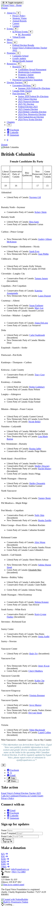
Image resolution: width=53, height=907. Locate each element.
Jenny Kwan (43, 666)
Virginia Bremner (37, 695)
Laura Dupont (44, 296)
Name (4, 830)
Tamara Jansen (41, 278)
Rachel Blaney (44, 468)
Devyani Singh (35, 713)
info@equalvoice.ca (20, 869)
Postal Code (6, 836)
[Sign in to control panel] (12, 884)
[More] (18, 13)
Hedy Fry (33, 653)
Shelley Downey (42, 466)
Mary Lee (39, 308)
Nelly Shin (39, 515)
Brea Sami (34, 222)
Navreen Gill (35, 197)
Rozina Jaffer (35, 448)
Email (8, 833)
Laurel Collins (44, 732)
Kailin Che (39, 680)
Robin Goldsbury (37, 387)
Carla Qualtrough (37, 335)
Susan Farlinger (36, 305)
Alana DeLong (41, 323)
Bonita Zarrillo (44, 520)
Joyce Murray (35, 705)
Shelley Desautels (37, 483)
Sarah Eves (34, 251)
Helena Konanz (42, 602)
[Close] (3, 765)
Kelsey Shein (40, 212)
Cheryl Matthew (35, 671)
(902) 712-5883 (19, 872)
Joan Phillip (43, 254)
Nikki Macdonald (37, 730)
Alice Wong (39, 542)
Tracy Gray (40, 374)
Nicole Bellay (34, 421)
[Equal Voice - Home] (11, 5)
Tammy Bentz (44, 498)
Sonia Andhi (43, 636)
